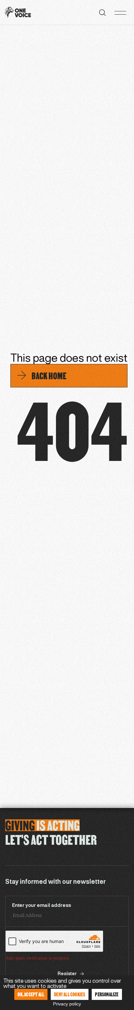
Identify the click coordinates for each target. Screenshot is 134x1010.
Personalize (106, 994)
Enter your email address (41, 905)
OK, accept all (31, 994)
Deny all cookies (69, 994)
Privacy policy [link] (67, 1003)
